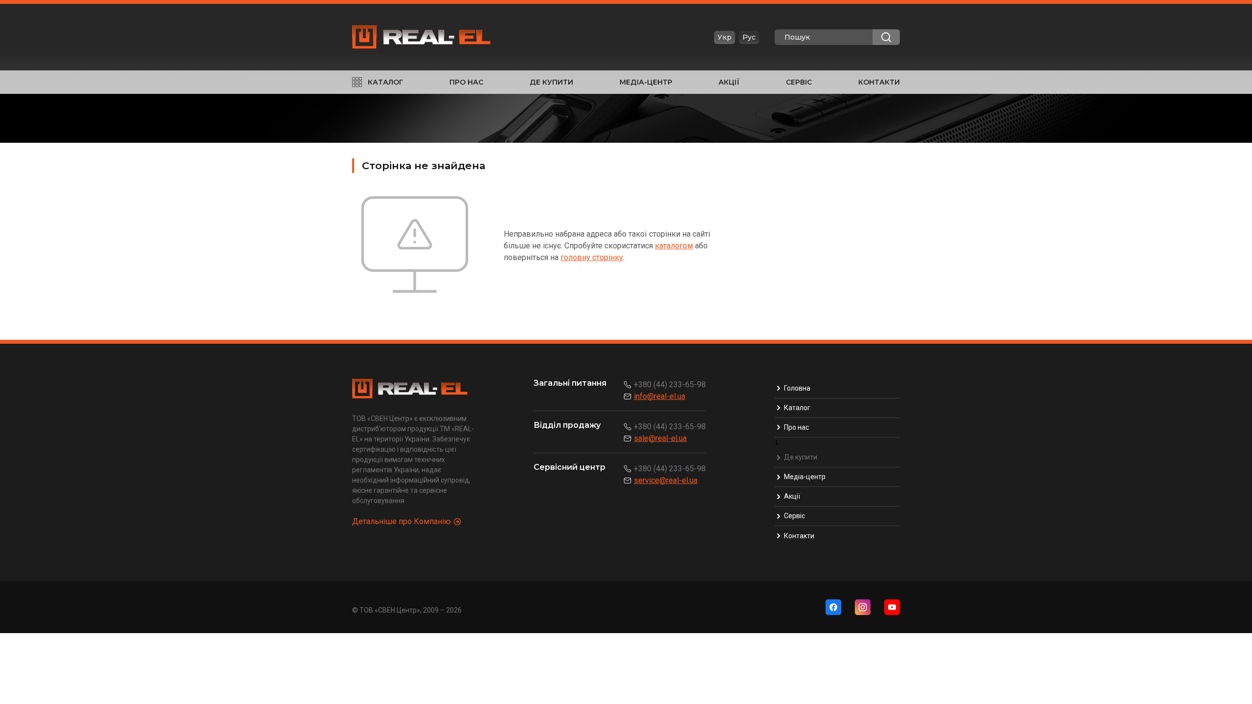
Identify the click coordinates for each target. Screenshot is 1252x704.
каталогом (674, 245)
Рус (749, 37)
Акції (728, 82)
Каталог (385, 82)
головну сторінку (591, 257)
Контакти (879, 82)
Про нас (466, 82)
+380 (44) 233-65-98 (670, 384)
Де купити (551, 82)
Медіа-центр (646, 82)
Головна (797, 388)
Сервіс (799, 82)
